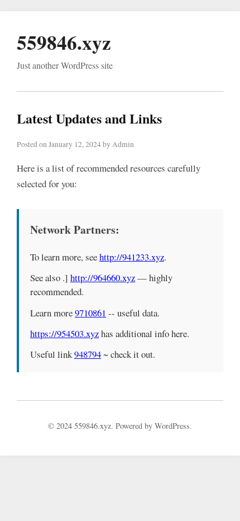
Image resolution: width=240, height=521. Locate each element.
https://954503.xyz (64, 333)
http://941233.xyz (131, 256)
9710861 (90, 312)
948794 (87, 354)
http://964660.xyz (102, 277)
